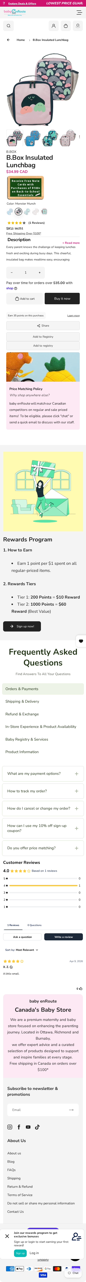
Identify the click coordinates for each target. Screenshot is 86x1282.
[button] (14, 138)
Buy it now (62, 298)
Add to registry (43, 346)
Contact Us (15, 1211)
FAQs (11, 1170)
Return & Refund (20, 1186)
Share (45, 326)
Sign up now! (25, 626)
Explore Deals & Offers (15, 3)
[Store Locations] (78, 26)
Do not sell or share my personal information (41, 1203)
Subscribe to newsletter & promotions (32, 1091)
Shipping (13, 1178)
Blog (10, 1161)
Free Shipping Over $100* (23, 233)
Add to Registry (43, 337)
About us (14, 1153)
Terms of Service (20, 1195)
